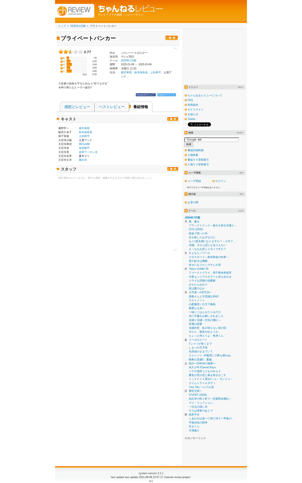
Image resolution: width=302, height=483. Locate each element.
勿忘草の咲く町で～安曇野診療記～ (210, 398)
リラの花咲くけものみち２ (205, 371)
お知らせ (193, 114)
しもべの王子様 (198, 347)
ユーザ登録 (194, 181)
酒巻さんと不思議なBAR (203, 296)
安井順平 (84, 148)
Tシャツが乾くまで (200, 343)
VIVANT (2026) (198, 394)
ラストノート (197, 300)
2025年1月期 (128, 60)
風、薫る (194, 221)
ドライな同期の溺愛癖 (202, 280)
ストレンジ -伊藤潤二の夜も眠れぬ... (211, 355)
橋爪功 (83, 159)
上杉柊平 (155, 72)
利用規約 (193, 104)
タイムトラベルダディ (202, 383)
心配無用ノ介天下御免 (202, 304)
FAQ (190, 100)
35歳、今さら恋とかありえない (207, 245)
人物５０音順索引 (198, 164)
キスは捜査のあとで (201, 410)
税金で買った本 (198, 233)
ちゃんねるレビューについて (205, 95)
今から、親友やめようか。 (205, 331)
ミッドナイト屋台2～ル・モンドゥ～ (211, 379)
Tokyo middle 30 (198, 268)
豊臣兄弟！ (195, 390)
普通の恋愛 (195, 323)
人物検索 (193, 154)
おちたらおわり (198, 284)
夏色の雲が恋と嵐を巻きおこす (207, 375)
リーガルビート (198, 339)
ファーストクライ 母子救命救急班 (210, 272)
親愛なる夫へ (197, 308)
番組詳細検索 (196, 150)
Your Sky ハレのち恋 (201, 387)
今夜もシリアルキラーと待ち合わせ (210, 276)
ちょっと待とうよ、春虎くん (206, 335)
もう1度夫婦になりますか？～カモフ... (212, 241)
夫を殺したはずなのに (202, 237)
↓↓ (175, 48)
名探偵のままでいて (201, 351)
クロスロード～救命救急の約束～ (209, 257)
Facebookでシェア (146, 95)
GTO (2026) (196, 229)
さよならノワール (199, 252)
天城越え (194, 430)
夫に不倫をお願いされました (206, 315)
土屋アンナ (85, 140)
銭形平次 (194, 414)
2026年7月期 (192, 217)
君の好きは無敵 (198, 260)
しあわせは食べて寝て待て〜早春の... (211, 418)
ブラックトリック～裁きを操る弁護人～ (213, 225)
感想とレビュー (77, 107)
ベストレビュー (112, 107)
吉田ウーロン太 (88, 152)
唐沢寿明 (84, 128)
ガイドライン (196, 109)
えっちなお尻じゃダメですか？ (207, 249)
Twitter (191, 119)
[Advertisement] (92, 215)
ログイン (220, 181)
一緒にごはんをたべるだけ (205, 312)
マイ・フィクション (201, 402)
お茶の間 (193, 202)
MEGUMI (84, 144)
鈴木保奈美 (141, 72)
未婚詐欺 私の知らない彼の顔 (207, 327)
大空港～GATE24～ (200, 292)
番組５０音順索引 (198, 159)
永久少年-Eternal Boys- (203, 367)
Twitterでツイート (166, 95)
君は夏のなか (197, 288)
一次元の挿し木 (198, 406)
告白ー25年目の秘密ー (202, 363)
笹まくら (194, 426)
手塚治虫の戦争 (198, 422)
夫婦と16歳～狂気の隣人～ (205, 320)
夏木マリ (84, 156)
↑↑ (175, 249)
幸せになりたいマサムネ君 (205, 264)
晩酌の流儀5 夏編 (200, 359)
